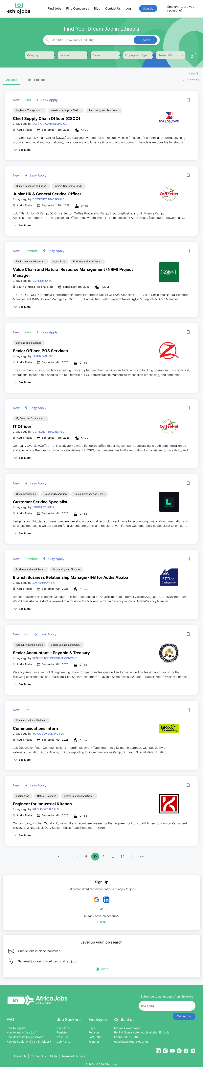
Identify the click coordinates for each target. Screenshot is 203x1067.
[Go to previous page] (59, 857)
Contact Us (113, 8)
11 (104, 856)
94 (122, 856)
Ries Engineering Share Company (55, 658)
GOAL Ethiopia (42, 280)
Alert (104, 969)
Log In (130, 8)
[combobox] (101, 40)
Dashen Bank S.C (44, 582)
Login (101, 922)
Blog (97, 8)
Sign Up (148, 8)
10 (95, 856)
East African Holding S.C (50, 123)
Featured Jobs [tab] (36, 79)
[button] (189, 80)
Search (145, 40)
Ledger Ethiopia (43, 507)
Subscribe (184, 1016)
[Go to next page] (132, 857)
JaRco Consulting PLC (48, 733)
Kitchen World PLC (46, 809)
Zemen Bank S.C (43, 356)
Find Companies (77, 8)
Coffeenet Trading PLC (48, 199)
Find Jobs (54, 8)
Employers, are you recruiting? (180, 8)
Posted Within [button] (167, 55)
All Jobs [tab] (11, 79)
